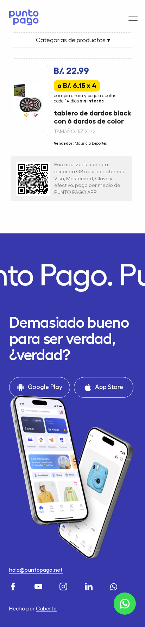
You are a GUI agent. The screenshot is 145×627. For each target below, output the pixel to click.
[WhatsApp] (114, 585)
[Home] (22, 17)
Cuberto (46, 609)
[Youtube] (39, 585)
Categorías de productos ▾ (72, 40)
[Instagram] (64, 585)
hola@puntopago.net (36, 570)
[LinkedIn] (89, 585)
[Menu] (133, 18)
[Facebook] (14, 585)
